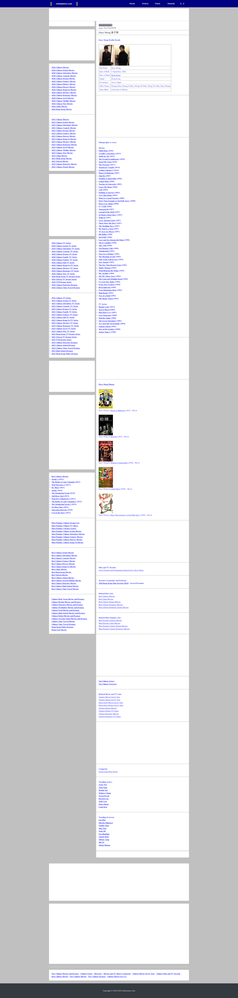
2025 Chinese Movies (60, 119)
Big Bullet (103, 234)
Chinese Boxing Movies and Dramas (66, 602)
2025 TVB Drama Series (62, 340)
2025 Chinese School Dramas (63, 345)
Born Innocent (104, 287)
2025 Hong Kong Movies (62, 159)
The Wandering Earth (60, 493)
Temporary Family (106, 167)
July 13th (102, 246)
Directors (98, 974)
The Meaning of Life (107, 257)
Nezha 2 (55, 479)
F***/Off (102, 206)
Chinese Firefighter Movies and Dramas (68, 608)
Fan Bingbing (104, 834)
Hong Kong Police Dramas (62, 627)
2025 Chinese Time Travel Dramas (66, 348)
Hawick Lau (104, 799)
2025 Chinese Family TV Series (64, 312)
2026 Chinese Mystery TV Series (65, 268)
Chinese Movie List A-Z (116, 977)
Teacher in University (107, 184)
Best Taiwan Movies (60, 575)
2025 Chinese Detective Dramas (64, 343)
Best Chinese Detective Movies (64, 583)
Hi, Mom (55, 488)
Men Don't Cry (105, 312)
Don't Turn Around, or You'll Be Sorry (114, 201)
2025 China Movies (59, 156)
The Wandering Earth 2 (61, 504)
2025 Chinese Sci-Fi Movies (63, 147)
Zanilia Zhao (104, 826)
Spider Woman (105, 268)
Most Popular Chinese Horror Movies (67, 540)
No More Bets (57, 507)
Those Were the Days (107, 223)
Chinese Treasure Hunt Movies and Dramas (69, 619)
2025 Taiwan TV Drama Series (64, 337)
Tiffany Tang (104, 840)
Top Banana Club (106, 248)
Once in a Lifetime (106, 254)
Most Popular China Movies (109, 623)
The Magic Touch (106, 299)
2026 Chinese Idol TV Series (63, 263)
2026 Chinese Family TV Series (64, 257)
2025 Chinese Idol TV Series (63, 317)
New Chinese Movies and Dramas (65, 974)
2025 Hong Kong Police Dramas (65, 354)
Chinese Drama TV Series (109, 711)
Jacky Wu (103, 785)
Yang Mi (102, 831)
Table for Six (104, 156)
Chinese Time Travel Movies (63, 621)
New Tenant (103, 262)
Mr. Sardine (103, 273)
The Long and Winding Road (110, 279)
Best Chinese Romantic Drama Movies (114, 607)
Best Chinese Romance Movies (111, 605)
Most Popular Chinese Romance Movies (114, 629)
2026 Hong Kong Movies (62, 109)
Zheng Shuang (104, 845)
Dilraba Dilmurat (106, 823)
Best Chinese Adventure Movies (64, 556)
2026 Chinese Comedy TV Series (65, 251)
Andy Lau (103, 801)
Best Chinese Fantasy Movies (63, 561)
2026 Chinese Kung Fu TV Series (65, 265)
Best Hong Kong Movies (61, 572)
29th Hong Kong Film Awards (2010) (114, 583)
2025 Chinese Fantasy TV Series (65, 315)
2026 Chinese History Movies (63, 84)
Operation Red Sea (59, 510)
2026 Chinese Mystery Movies (64, 93)
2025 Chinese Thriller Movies (63, 150)
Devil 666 (102, 237)
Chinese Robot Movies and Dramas (66, 616)
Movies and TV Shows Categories (117, 974)
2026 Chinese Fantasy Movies (64, 81)
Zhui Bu (102, 176)
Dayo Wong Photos (106, 384)
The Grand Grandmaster (109, 159)
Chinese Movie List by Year (109, 697)
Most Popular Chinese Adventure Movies (68, 534)
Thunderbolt (104, 251)
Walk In (102, 218)
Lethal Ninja (104, 181)
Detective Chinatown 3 (61, 499)
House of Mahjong (106, 173)
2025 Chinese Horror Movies (63, 136)
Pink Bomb (103, 293)
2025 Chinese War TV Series (63, 331)
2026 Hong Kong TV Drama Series (66, 277)
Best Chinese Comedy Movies (63, 558)
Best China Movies (106, 599)
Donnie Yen (103, 790)
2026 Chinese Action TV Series (64, 246)
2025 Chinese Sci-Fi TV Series (64, 329)
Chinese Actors (86, 974)
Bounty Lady (104, 307)
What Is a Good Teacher (109, 198)
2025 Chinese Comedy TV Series (65, 306)
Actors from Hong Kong (108, 772)
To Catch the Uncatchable (109, 324)
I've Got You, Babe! (107, 282)
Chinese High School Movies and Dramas (68, 613)
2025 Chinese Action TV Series (64, 301)
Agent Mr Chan (105, 162)
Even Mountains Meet (107, 290)
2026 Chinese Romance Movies (64, 95)
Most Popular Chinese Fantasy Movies (67, 537)
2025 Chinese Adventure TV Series (66, 304)
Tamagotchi (103, 209)
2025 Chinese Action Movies (63, 122)
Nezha (54, 490)
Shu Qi (101, 842)
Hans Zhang (104, 804)
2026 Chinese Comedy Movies (64, 76)
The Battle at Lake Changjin (63, 482)
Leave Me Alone (105, 187)
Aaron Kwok (104, 796)
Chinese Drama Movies (108, 708)
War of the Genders (107, 329)
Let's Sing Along (105, 195)
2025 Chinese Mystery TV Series (65, 323)
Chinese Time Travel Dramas (63, 624)
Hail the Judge (104, 318)
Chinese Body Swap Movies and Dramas (68, 599)
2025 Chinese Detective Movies (64, 164)
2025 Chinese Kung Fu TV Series (65, 320)
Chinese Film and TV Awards (168, 974)
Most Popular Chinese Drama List (65, 523)
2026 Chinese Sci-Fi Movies (63, 98)
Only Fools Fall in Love (108, 260)
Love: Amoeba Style (107, 220)
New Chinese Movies (78, 977)
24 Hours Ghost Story (108, 215)
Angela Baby (104, 837)
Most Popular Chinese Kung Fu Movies (67, 542)
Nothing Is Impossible (107, 179)
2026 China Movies (59, 106)
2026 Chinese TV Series (61, 243)
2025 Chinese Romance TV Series (65, 326)
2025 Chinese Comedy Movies (64, 128)
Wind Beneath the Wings (109, 271)
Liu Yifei (102, 820)
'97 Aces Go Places (106, 232)
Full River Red (57, 496)
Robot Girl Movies (59, 630)
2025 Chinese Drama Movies (63, 131)
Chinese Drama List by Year (109, 700)
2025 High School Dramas (62, 351)
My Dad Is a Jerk (106, 229)
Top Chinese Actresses (108, 684)
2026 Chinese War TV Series (63, 274)
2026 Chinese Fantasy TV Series (65, 260)
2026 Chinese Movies (60, 67)
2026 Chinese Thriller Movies (63, 101)
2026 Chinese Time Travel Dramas (66, 288)
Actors (101, 28)
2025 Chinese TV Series (61, 298)
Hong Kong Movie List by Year (111, 703)
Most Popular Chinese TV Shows (65, 526)
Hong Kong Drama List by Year (111, 705)
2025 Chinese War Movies (62, 153)
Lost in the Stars (58, 513)
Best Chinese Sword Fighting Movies (66, 581)
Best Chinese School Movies (63, 578)
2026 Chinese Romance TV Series (65, 271)
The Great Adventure (107, 321)
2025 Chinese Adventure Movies (65, 125)
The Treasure (104, 165)
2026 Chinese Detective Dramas (64, 285)
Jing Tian (102, 828)
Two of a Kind (104, 296)
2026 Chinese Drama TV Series (64, 254)
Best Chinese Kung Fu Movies (64, 567)
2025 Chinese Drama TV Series (64, 309)
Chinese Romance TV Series (110, 717)
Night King (103, 151)
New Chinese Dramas (97, 977)
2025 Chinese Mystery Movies (64, 142)
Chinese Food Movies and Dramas (65, 610)
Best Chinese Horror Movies (63, 564)
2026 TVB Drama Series (62, 282)
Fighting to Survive (106, 193)
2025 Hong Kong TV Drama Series (66, 334)
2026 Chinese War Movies (62, 104)
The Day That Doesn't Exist (110, 265)
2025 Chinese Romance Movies (64, 145)
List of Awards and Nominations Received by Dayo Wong (121, 570)
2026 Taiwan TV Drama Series (64, 279)
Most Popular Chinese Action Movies (66, 531)
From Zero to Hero (107, 285)
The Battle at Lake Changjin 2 (64, 502)
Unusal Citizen (104, 326)
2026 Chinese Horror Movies (63, 87)
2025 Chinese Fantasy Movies (64, 133)
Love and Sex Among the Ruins (111, 240)
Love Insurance (105, 315)
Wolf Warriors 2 (58, 485)
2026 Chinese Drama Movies (63, 79)
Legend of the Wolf (106, 212)
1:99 (100, 190)
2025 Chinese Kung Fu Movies (64, 139)
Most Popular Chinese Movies (110, 620)
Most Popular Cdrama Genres (64, 528)
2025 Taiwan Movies (60, 161)
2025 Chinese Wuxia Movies (63, 167)
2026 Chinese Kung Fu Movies (64, 90)
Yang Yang (103, 788)
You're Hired (104, 310)
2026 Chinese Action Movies (63, 70)
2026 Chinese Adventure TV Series (66, 249)
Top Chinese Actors (106, 681)
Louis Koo (103, 807)
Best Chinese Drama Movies (110, 602)
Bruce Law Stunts (106, 204)
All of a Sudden (105, 243)
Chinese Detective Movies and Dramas (67, 605)
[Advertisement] (109, 15)
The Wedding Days (106, 226)
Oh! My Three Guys (107, 276)
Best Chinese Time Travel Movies (65, 589)
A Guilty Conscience (107, 154)
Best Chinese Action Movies (63, 553)
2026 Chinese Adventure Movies (65, 73)
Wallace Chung (105, 793)
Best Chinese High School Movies (65, 586)
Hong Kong (115, 75)
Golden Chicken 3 (106, 170)
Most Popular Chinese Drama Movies (113, 626)
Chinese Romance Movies (109, 714)
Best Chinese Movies (107, 596)
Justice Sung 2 (104, 332)
